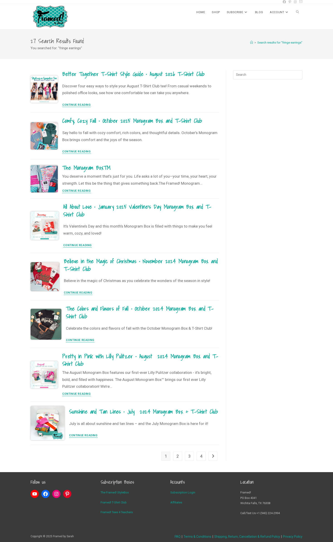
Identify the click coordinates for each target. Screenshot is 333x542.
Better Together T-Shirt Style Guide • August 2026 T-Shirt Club (133, 74)
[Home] (251, 42)
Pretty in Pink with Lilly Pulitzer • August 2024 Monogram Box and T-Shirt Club (140, 360)
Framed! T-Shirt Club (114, 502)
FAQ (178, 536)
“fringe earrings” (279, 42)
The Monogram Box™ (86, 167)
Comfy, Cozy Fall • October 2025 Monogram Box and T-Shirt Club (132, 120)
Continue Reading (76, 104)
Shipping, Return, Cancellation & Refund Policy (247, 536)
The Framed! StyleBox (115, 492)
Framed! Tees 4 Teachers (117, 512)
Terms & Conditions (197, 536)
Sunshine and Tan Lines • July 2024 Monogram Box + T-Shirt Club (143, 411)
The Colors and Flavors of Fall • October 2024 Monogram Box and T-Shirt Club (140, 312)
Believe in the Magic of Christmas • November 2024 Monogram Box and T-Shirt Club (141, 265)
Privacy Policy (292, 536)
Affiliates (176, 502)
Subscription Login (182, 492)
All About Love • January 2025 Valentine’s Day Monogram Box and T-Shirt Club (137, 210)
